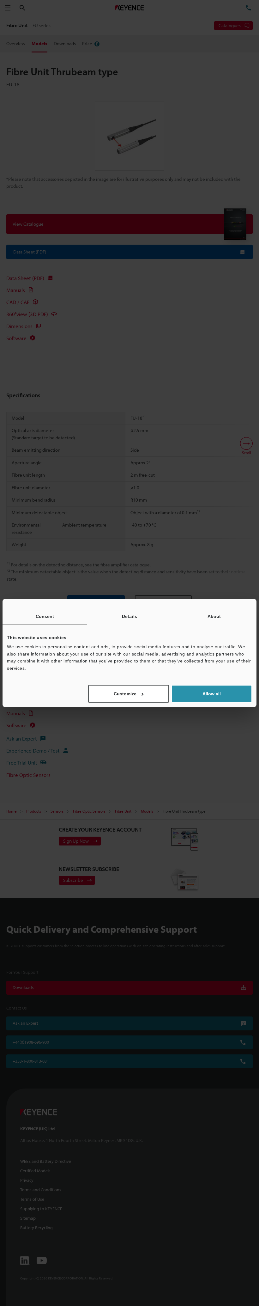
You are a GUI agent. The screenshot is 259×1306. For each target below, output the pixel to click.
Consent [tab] (45, 616)
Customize (125, 693)
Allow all (211, 693)
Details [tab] (129, 616)
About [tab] (214, 616)
